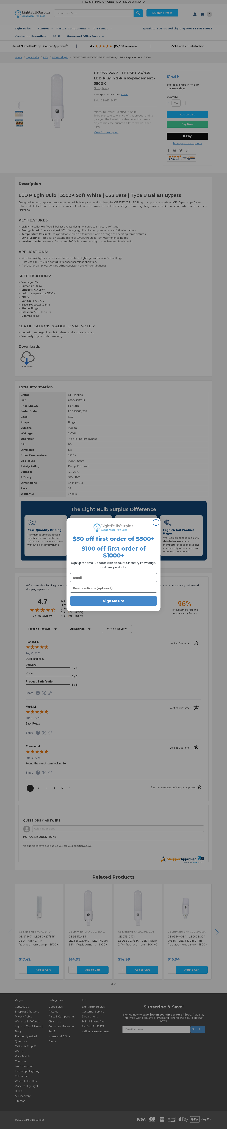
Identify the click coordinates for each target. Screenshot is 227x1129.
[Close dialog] (156, 522)
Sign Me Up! (113, 600)
